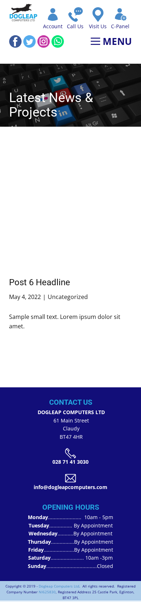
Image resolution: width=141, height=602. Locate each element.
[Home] (23, 12)
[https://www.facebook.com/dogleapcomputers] (15, 41)
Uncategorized (68, 297)
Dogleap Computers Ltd (59, 586)
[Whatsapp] (57, 41)
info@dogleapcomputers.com (70, 487)
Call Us (75, 26)
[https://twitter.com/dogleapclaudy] (29, 41)
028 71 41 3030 (70, 461)
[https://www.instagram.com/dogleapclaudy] (43, 41)
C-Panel (120, 26)
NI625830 (47, 591)
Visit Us (98, 26)
